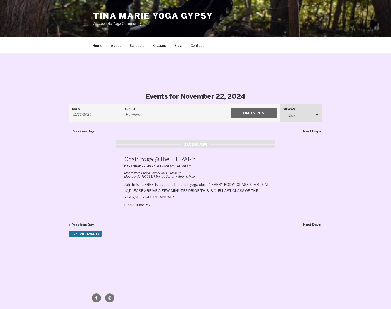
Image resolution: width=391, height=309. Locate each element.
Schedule (137, 45)
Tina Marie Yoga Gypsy (153, 16)
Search (130, 109)
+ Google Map (185, 176)
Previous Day (81, 131)
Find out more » (137, 205)
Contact (197, 45)
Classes (159, 45)
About (116, 45)
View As (289, 109)
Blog (178, 45)
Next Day (312, 131)
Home (97, 45)
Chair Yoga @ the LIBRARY (160, 159)
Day (292, 115)
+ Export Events (85, 233)
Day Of (77, 109)
